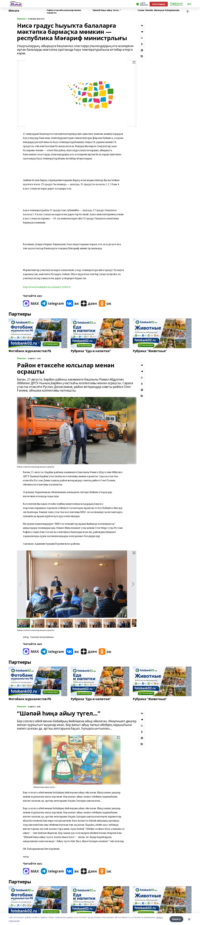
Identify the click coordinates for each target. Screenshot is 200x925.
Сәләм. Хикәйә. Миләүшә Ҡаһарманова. (158, 10)
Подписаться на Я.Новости (176, 4)
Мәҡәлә (13, 10)
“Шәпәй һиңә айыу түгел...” (106, 10)
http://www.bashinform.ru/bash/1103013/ (47, 287)
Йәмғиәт (22, 19)
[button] (133, 584)
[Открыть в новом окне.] (31, 303)
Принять (176, 919)
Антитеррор (158, 4)
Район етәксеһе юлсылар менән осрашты (64, 11)
